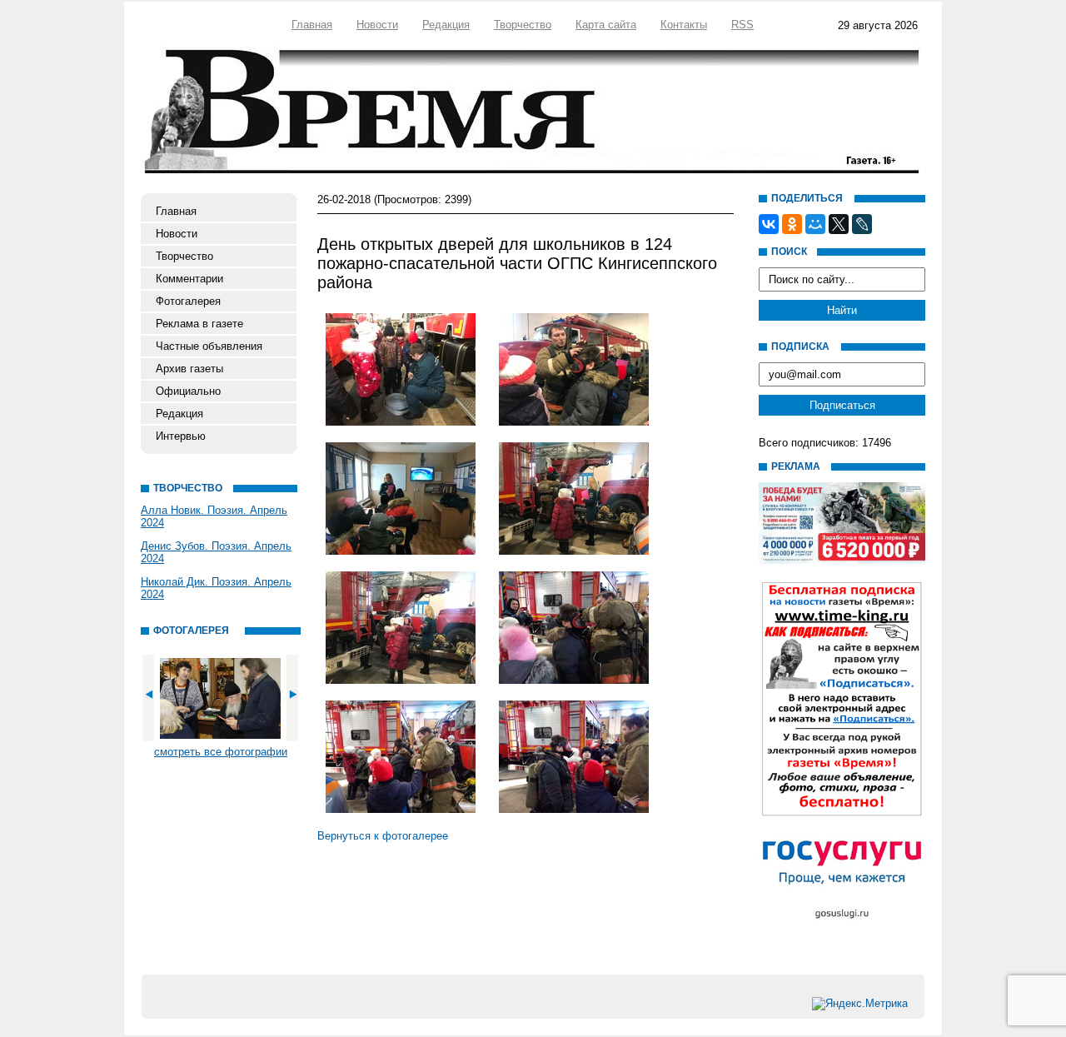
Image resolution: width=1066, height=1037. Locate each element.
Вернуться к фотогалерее (382, 836)
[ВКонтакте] (769, 224)
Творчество (522, 24)
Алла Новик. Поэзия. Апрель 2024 (214, 516)
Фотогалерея (188, 301)
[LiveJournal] (862, 224)
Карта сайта (605, 24)
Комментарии (189, 278)
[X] (839, 224)
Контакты (683, 24)
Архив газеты (189, 368)
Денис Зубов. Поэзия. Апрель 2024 (216, 552)
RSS (742, 24)
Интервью (181, 436)
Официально (188, 391)
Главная (311, 24)
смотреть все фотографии (220, 751)
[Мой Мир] (815, 224)
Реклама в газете (199, 323)
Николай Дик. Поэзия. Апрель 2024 (216, 588)
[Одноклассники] (792, 224)
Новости (377, 24)
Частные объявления (209, 346)
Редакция (446, 24)
